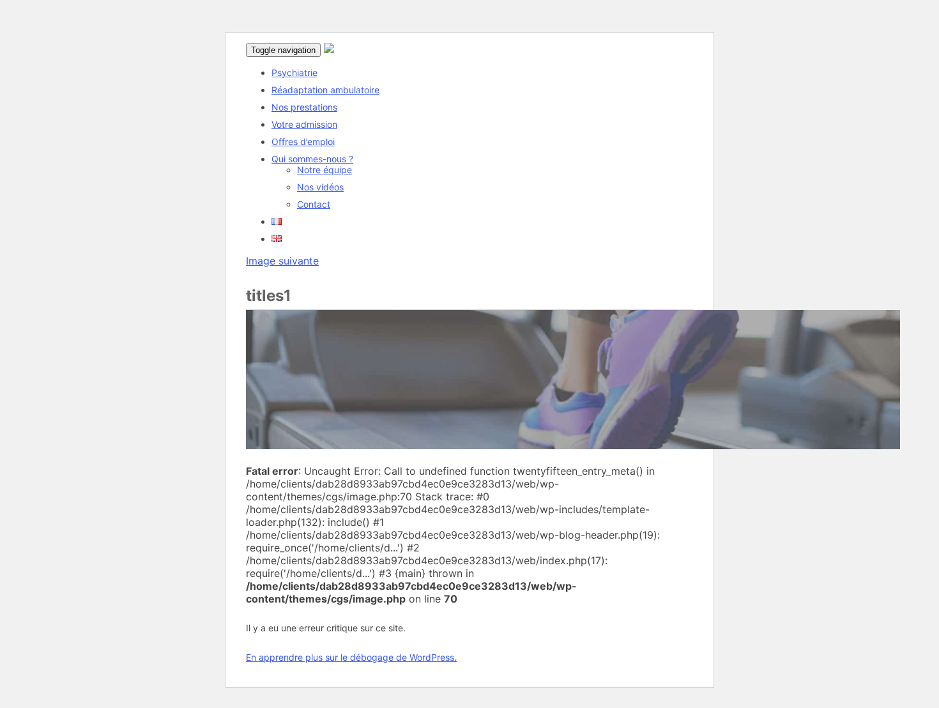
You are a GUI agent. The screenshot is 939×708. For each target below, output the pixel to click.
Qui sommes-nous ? (312, 158)
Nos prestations (304, 107)
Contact (313, 204)
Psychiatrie (294, 72)
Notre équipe (324, 169)
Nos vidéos (320, 186)
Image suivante (282, 260)
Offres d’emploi (303, 141)
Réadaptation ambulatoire (325, 89)
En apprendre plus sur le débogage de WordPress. (351, 657)
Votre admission (304, 124)
